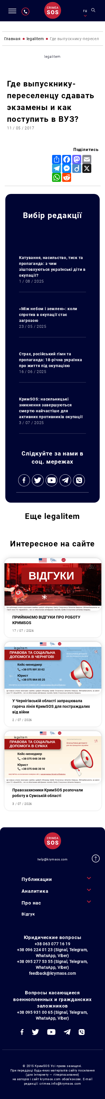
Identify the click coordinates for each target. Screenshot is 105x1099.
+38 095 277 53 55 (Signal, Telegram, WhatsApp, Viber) (52, 964)
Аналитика (35, 891)
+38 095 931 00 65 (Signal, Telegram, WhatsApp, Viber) (52, 1015)
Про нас (31, 903)
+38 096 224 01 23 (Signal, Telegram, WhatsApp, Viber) (52, 952)
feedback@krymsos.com (52, 973)
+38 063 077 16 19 (53, 944)
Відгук (28, 914)
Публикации (37, 879)
